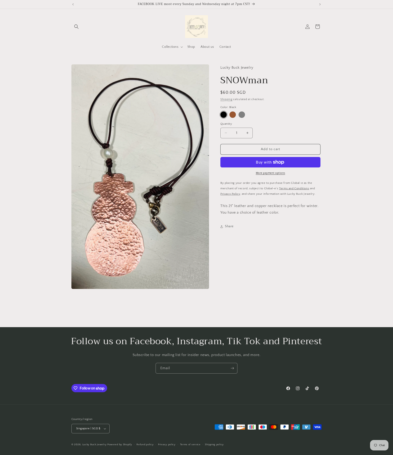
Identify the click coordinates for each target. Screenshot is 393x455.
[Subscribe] (232, 368)
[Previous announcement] (73, 4)
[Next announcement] (320, 4)
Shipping (226, 99)
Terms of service (190, 444)
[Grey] (242, 114)
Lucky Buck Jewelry (94, 444)
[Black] (223, 114)
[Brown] (232, 114)
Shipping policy (214, 444)
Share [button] (229, 226)
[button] (76, 27)
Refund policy (145, 444)
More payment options (270, 173)
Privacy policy (167, 444)
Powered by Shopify (119, 444)
